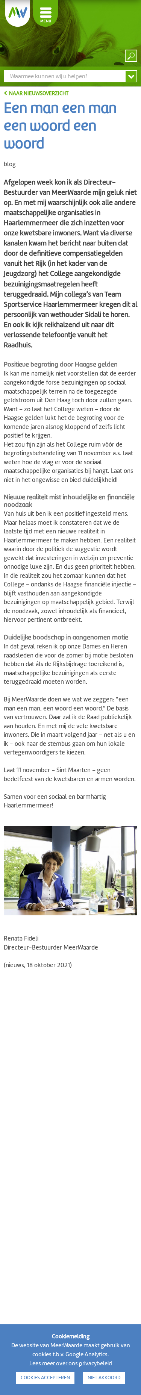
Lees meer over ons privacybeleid (70, 1363)
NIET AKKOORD (104, 1377)
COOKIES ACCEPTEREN (45, 1377)
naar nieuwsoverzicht (38, 93)
